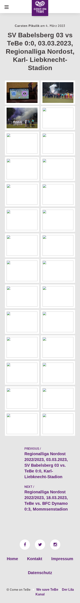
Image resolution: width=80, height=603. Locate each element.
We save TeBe (47, 589)
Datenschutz (40, 572)
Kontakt (34, 558)
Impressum (62, 558)
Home (12, 558)
